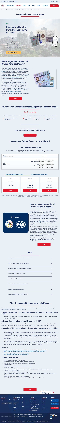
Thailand (23, 405)
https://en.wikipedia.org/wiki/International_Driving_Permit (17, 353)
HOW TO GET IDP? (10, 5)
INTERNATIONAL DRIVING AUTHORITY (9, 1)
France (23, 403)
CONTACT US (45, 5)
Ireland (14, 404)
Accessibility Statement (24, 416)
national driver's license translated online (13, 77)
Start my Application (12, 52)
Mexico (23, 401)
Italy (22, 402)
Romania (14, 403)
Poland (23, 409)
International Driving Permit (18, 89)
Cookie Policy (34, 414)
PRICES (24, 5)
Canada (23, 406)
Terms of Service (20, 414)
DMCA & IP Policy (16, 416)
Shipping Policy (40, 416)
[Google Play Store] (55, 404)
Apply (54, 5)
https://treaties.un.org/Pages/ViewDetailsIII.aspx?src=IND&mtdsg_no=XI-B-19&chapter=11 (25, 351)
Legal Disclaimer (4, 420)
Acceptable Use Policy (27, 414)
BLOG (33, 5)
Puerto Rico (15, 408)
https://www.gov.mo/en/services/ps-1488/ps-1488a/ (16, 354)
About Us (14, 414)
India (22, 407)
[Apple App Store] (55, 400)
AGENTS (38, 5)
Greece (14, 407)
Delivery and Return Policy (33, 416)
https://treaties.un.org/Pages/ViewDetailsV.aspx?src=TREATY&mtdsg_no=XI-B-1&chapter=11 (25, 350)
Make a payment (54, 407)
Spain (23, 399)
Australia (14, 406)
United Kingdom (16, 402)
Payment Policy (39, 414)
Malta (14, 410)
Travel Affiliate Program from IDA (6, 403)
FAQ (29, 5)
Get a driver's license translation (6, 402)
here (40, 221)
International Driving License (14, 91)
